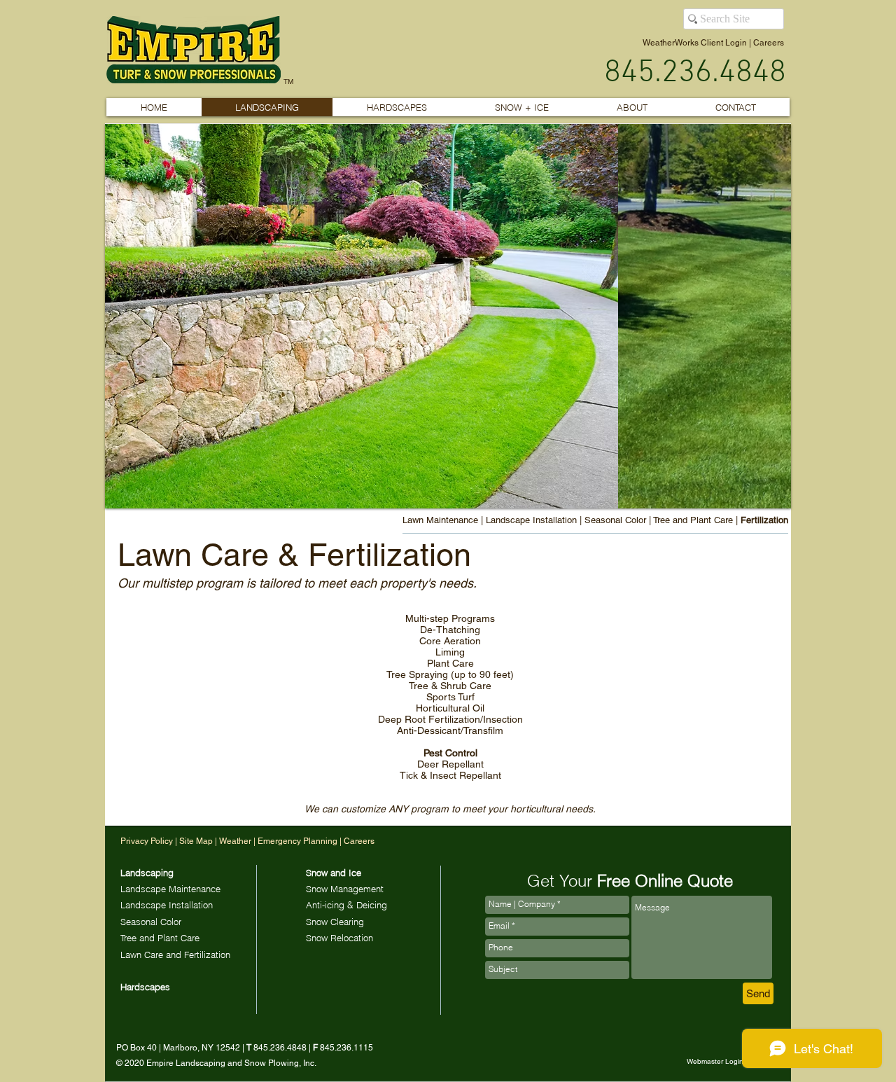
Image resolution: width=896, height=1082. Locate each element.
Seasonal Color (615, 520)
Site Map (196, 841)
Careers (768, 43)
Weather (236, 841)
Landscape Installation (531, 520)
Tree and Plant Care (693, 520)
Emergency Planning (297, 841)
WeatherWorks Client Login (695, 43)
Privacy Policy (146, 841)
